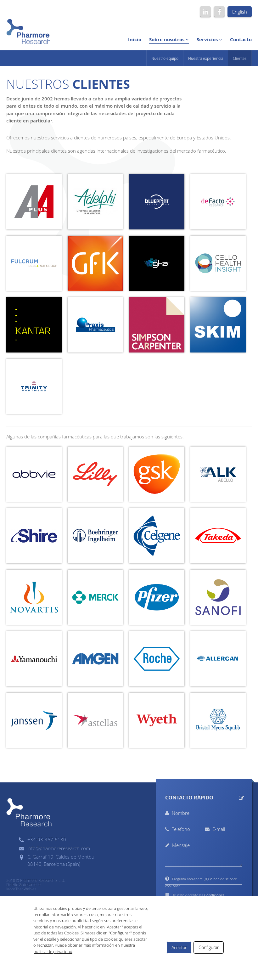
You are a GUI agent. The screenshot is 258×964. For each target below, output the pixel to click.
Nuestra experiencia (205, 58)
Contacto (241, 39)
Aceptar (179, 947)
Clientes (240, 58)
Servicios (208, 39)
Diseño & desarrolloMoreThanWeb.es (23, 886)
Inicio (134, 39)
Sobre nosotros (167, 39)
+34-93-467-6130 (46, 839)
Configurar (209, 947)
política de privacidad (52, 951)
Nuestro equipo (164, 58)
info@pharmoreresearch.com (58, 848)
